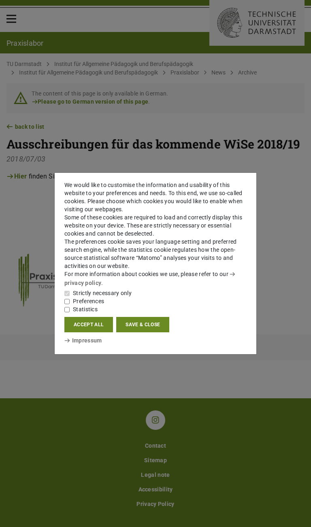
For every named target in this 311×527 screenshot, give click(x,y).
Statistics (85, 309)
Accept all (89, 324)
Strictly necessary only (102, 293)
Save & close (143, 324)
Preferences (88, 301)
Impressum (87, 340)
